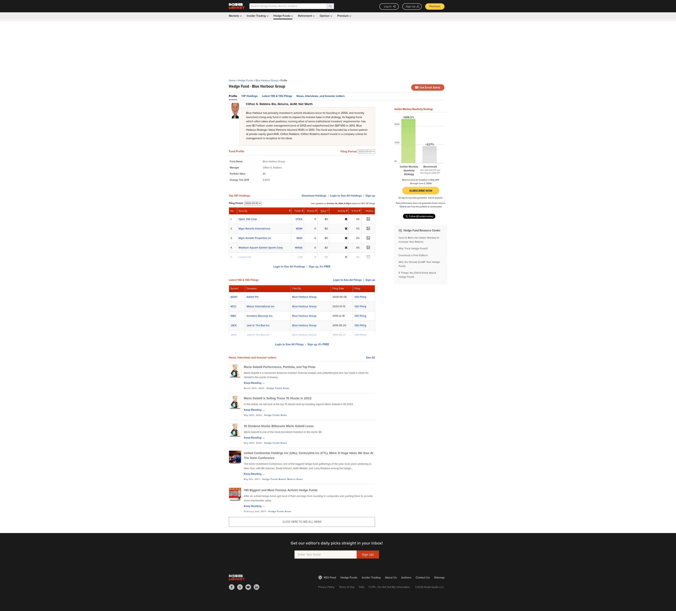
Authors (406, 577)
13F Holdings (249, 96)
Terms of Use (347, 587)
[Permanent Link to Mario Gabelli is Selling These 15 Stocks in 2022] (235, 402)
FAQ (361, 587)
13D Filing (360, 297)
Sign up (370, 196)
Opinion (325, 16)
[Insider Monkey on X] (241, 587)
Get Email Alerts (429, 87)
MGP (299, 238)
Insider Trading (256, 16)
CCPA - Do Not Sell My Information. (389, 587)
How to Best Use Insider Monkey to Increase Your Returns (419, 240)
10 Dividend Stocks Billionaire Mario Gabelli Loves (279, 426)
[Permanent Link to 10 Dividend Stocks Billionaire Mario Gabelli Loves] (235, 430)
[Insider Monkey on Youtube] (249, 587)
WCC (233, 306)
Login (346, 196)
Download (314, 196)
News (286, 388)
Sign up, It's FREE (319, 266)
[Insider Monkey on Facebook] (233, 587)
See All (370, 357)
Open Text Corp (248, 219)
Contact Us (423, 577)
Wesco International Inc (260, 306)
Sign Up (410, 6)
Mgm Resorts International (254, 229)
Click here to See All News (302, 522)
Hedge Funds (282, 16)
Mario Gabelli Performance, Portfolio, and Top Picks (280, 367)
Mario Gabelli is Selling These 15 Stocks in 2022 (278, 398)
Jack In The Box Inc (258, 325)
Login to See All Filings (289, 344)
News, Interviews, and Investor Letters (320, 96)
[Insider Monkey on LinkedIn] (258, 587)
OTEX (299, 219)
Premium (434, 6)
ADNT (234, 297)
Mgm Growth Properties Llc (255, 238)
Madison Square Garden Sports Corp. (261, 248)
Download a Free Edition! (413, 255)
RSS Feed (330, 577)
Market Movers (287, 479)
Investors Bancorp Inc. (259, 316)
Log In (388, 6)
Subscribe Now (420, 191)
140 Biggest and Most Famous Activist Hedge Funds (281, 490)
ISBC (233, 316)
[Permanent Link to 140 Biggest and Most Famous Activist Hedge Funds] (235, 494)
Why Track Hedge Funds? (413, 248)
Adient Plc (252, 297)
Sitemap (439, 577)
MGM (299, 229)
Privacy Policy (326, 587)
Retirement (305, 16)
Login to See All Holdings (289, 266)
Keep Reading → (254, 383)
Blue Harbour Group (267, 80)
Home (232, 80)
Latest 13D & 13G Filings (277, 96)
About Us (391, 577)
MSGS (298, 248)
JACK (233, 325)
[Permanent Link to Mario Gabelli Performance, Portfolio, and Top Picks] (235, 371)
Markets (234, 16)
